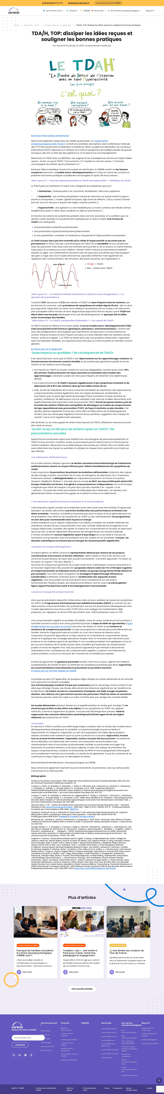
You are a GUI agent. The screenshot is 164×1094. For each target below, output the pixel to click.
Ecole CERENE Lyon (108, 1040)
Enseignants (117, 1088)
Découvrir (27, 972)
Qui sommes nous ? (54, 10)
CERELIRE (86, 10)
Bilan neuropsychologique (129, 1037)
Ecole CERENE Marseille (109, 1050)
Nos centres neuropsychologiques (124, 10)
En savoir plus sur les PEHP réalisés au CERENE (53, 670)
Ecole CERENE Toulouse (109, 1054)
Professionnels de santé (89, 1089)
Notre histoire (46, 1031)
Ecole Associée (107, 1058)
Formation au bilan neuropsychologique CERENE (129, 1049)
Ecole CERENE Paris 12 (109, 1029)
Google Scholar (87, 816)
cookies (149, 1088)
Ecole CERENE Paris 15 (109, 1033)
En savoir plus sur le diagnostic (47, 349)
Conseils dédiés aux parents (149, 1035)
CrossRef (73, 816)
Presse (106, 1088)
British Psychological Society (59, 807)
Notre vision (45, 1035)
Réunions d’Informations (66, 1029)
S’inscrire (72, 10)
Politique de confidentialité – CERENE (46, 1089)
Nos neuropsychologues (128, 1031)
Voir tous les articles (82, 988)
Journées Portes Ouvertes (67, 1035)
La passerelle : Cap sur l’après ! (69, 1055)
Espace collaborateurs (131, 1089)
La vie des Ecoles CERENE (67, 1044)
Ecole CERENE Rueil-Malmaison (108, 1045)
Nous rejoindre (46, 1050)
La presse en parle (47, 1046)
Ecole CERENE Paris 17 (109, 1036)
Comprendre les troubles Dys (57, 25)
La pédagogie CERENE (69, 1040)
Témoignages (46, 1042)
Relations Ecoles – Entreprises (67, 1049)
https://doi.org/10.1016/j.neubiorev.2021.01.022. (95, 868)
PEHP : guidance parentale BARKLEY (128, 1042)
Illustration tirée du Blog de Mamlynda (50, 135)
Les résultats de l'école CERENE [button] (108, 3)
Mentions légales (69, 1089)
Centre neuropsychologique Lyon (129, 1069)
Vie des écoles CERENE (150, 1043)
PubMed (63, 816)
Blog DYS (149, 10)
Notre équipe (45, 1039)
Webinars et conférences (126, 1055)
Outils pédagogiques (149, 1040)
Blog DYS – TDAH (32, 25)
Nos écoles (99, 10)
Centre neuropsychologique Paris (129, 1062)
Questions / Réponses (69, 1060)
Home (17, 25)
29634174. (74, 809)
